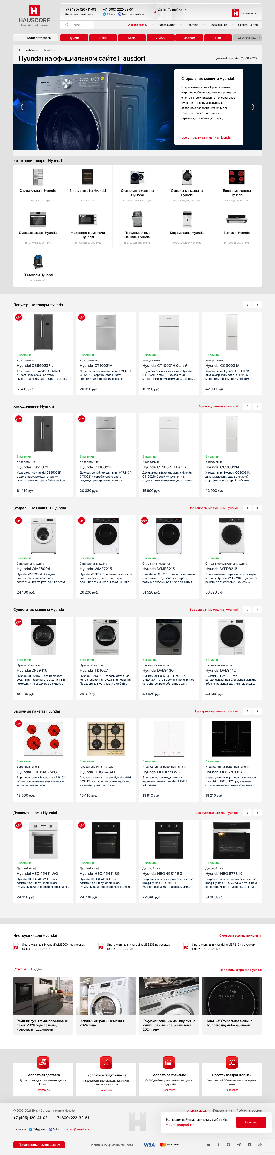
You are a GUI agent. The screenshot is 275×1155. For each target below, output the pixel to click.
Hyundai (74, 38)
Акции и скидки (137, 24)
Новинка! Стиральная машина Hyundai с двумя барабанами (232, 1006)
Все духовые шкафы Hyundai (217, 813)
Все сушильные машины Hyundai (214, 610)
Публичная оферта (249, 1110)
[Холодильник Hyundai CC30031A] (232, 333)
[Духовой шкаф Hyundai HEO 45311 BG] (169, 841)
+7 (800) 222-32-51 (118, 9)
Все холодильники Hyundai (218, 406)
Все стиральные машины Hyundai (206, 137)
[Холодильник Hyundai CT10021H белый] (169, 333)
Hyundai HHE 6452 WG (37, 769)
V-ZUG (161, 38)
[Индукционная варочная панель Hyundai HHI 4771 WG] (169, 739)
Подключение (218, 24)
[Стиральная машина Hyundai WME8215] (169, 536)
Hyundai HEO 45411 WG (37, 871)
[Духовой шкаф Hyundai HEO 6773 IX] (232, 841)
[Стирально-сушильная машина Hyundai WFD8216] (232, 536)
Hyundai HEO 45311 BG (162, 871)
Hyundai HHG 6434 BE (99, 769)
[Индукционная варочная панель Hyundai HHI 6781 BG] (232, 739)
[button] (21, 107)
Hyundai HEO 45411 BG (100, 871)
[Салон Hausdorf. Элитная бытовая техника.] (20, 50)
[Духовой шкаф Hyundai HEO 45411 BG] (106, 841)
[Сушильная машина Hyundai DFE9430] (169, 638)
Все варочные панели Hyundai (216, 711)
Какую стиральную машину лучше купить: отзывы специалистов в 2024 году (169, 1006)
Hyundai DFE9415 (32, 668)
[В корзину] (65, 388)
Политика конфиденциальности (111, 1145)
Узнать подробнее (180, 1125)
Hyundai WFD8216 (226, 566)
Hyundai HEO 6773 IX (223, 871)
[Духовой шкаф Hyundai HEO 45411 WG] (43, 841)
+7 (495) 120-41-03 (80, 9)
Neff (218, 38)
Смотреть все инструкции (238, 935)
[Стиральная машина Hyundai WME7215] (106, 536)
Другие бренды (247, 37)
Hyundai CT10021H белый (164, 363)
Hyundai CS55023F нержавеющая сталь (35, 363)
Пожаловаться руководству (39, 1145)
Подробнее (43, 1089)
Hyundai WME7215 (96, 566)
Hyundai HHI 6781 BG (227, 769)
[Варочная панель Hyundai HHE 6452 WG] (43, 739)
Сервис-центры (248, 24)
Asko (103, 38)
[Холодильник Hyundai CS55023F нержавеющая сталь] (43, 333)
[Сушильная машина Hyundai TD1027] (106, 638)
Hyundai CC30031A (222, 363)
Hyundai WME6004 (33, 566)
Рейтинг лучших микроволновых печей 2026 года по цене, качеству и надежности (43, 1006)
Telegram (111, 14)
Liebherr (189, 38)
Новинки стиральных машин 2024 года (106, 1006)
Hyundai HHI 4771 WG (164, 769)
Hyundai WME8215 (158, 566)
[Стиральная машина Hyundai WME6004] (43, 536)
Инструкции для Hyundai (35, 935)
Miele (132, 38)
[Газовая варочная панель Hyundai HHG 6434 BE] (106, 739)
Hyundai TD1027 (94, 668)
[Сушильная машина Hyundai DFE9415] (43, 638)
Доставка (193, 24)
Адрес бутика (167, 24)
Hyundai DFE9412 (220, 668)
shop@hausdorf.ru (78, 1129)
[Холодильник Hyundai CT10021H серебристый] (106, 333)
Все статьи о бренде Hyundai (241, 970)
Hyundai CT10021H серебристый (96, 363)
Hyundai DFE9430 (158, 668)
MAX (124, 14)
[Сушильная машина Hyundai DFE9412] (232, 638)
